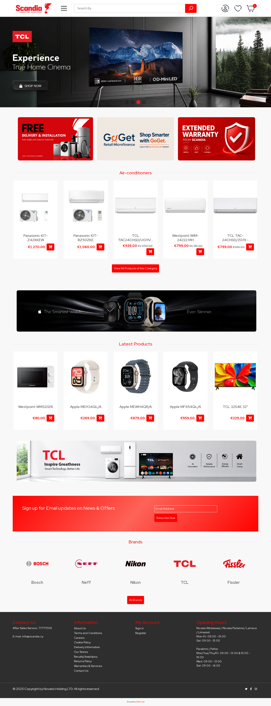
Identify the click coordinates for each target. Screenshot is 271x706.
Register (140, 633)
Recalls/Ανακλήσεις (86, 656)
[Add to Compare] (52, 195)
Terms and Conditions (88, 633)
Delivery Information (87, 647)
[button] (127, 102)
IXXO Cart (140, 702)
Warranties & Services (88, 666)
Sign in (139, 628)
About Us (80, 628)
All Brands (135, 600)
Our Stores (81, 652)
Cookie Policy (82, 642)
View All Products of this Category (135, 268)
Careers (79, 638)
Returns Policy (83, 661)
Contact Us (81, 670)
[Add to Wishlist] (52, 187)
